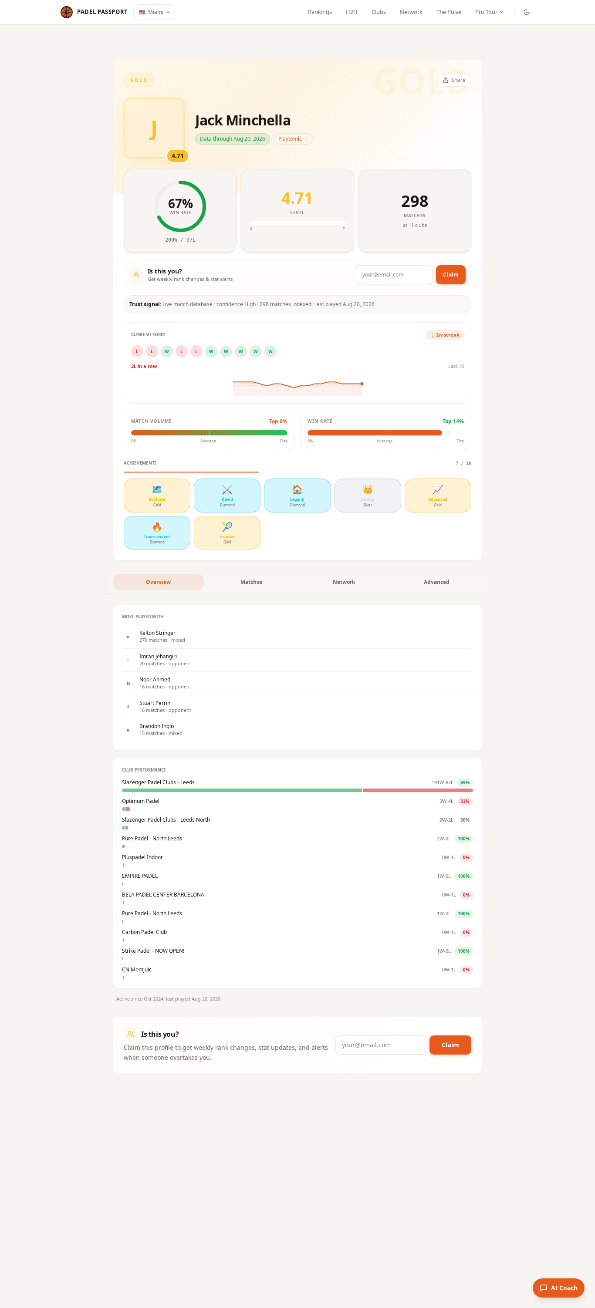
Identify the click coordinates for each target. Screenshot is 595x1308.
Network (344, 582)
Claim (451, 274)
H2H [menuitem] (352, 12)
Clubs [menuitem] (379, 12)
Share (458, 80)
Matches (251, 582)
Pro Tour (486, 12)
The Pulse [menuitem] (448, 12)
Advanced (437, 582)
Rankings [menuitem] (320, 12)
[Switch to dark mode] (526, 12)
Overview (158, 582)
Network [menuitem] (411, 12)
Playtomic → (293, 138)
